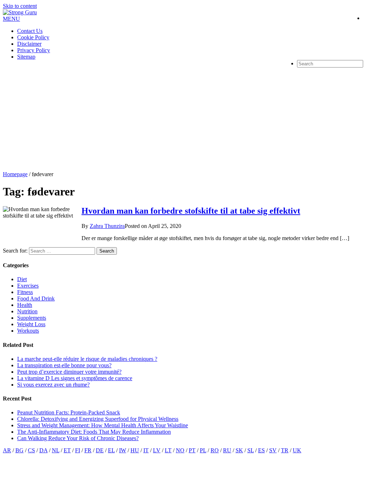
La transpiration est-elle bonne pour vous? (64, 365)
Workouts (28, 331)
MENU (11, 19)
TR (284, 450)
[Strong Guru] (20, 12)
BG (19, 450)
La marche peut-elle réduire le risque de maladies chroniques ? (87, 359)
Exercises (28, 286)
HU (134, 450)
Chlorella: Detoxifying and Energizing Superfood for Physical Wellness (97, 419)
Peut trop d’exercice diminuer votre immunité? (69, 372)
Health (24, 305)
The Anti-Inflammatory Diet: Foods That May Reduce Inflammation (94, 432)
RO (215, 450)
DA (43, 450)
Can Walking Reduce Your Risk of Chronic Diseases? (78, 438)
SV (273, 450)
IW (122, 450)
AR (7, 450)
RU (227, 450)
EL (111, 450)
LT (168, 450)
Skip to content (20, 6)
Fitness (25, 292)
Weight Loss (31, 324)
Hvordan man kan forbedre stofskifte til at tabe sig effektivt (190, 210)
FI (77, 450)
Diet (22, 279)
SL (250, 450)
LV (156, 450)
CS (31, 450)
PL (203, 450)
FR (88, 450)
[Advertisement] (183, 118)
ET (67, 450)
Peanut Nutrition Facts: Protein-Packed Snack (68, 412)
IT (146, 450)
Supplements (31, 318)
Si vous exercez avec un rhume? (53, 385)
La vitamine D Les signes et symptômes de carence (74, 378)
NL (55, 450)
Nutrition (27, 311)
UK (297, 450)
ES (261, 450)
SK (239, 450)
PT (192, 450)
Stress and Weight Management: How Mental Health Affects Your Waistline (102, 425)
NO (180, 450)
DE (100, 450)
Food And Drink (36, 298)
